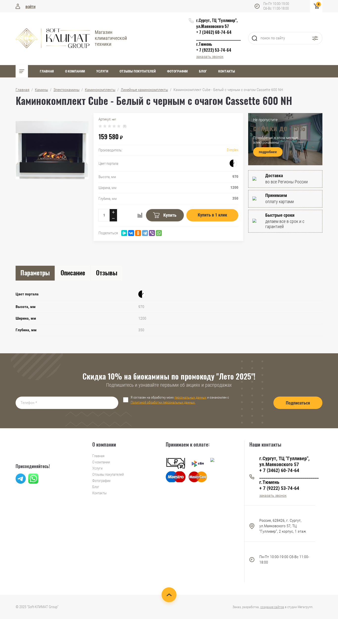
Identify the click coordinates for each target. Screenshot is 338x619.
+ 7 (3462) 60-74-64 (214, 32)
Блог (203, 71)
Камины (41, 89)
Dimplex (232, 150)
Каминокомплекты (100, 89)
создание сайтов (272, 607)
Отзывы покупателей (138, 71)
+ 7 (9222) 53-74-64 (213, 50)
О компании (75, 71)
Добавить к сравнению (140, 215)
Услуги (102, 71)
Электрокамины (66, 89)
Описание (73, 272)
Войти (30, 7)
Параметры (35, 272)
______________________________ (218, 38)
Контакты (226, 71)
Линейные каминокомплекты (144, 89)
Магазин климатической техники (111, 38)
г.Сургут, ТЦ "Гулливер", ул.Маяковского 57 (217, 23)
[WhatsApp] (159, 233)
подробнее (268, 151)
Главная (47, 71)
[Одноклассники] (138, 233)
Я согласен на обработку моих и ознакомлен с (180, 399)
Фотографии (177, 71)
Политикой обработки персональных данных (163, 402)
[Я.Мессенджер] (124, 233)
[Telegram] (145, 233)
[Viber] (152, 233)
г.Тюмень (204, 44)
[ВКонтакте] (131, 233)
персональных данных (190, 397)
